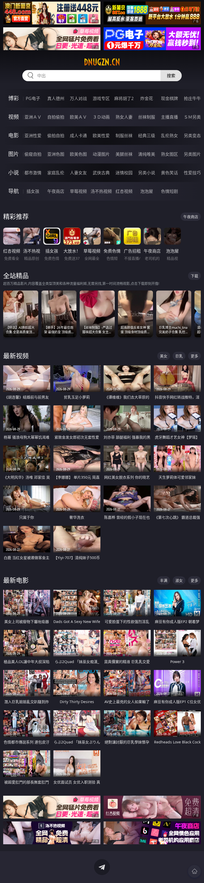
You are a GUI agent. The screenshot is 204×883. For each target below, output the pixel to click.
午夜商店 (55, 191)
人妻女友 (78, 173)
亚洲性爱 (32, 135)
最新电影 (16, 580)
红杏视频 (124, 191)
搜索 (171, 76)
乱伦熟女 (169, 135)
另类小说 (146, 173)
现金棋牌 (169, 98)
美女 (163, 355)
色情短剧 (169, 191)
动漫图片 (101, 154)
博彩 (13, 98)
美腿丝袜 (124, 154)
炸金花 (146, 98)
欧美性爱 (101, 135)
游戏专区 (101, 98)
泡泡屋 (146, 191)
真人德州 (55, 98)
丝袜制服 (146, 117)
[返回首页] (194, 871)
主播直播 (169, 117)
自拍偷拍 (55, 117)
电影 (13, 135)
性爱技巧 (192, 173)
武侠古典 (101, 173)
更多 (194, 355)
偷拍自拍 (55, 135)
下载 (194, 275)
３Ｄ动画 (101, 117)
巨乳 (179, 355)
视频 (13, 116)
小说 (13, 172)
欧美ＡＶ (78, 117)
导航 (13, 191)
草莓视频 (78, 191)
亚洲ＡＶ (32, 117)
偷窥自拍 (32, 154)
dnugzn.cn (102, 62)
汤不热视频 (101, 191)
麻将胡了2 (124, 98)
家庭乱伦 (55, 173)
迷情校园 (124, 173)
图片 (13, 154)
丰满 (163, 580)
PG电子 (33, 98)
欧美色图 (78, 154)
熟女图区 (169, 154)
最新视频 (16, 355)
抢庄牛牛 (192, 98)
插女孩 (33, 191)
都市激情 (32, 173)
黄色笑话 (169, 173)
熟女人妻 (124, 117)
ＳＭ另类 (192, 117)
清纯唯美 (146, 154)
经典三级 (146, 135)
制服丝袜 (124, 135)
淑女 (179, 580)
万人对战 (78, 98)
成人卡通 (78, 135)
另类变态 (192, 135)
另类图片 (192, 154)
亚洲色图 (55, 154)
